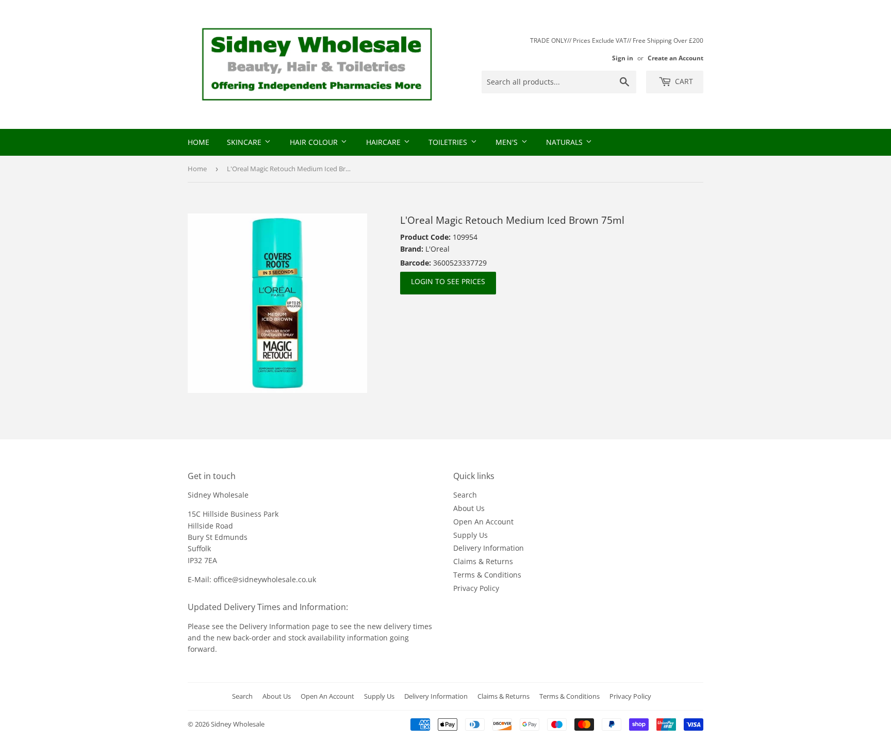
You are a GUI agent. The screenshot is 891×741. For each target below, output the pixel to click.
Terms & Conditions (487, 575)
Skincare (245, 142)
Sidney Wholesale (238, 724)
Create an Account (675, 58)
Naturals (565, 142)
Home (198, 142)
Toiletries (448, 142)
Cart (683, 81)
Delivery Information (488, 548)
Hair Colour (315, 142)
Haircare (384, 142)
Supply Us (470, 535)
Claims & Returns (483, 561)
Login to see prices (448, 281)
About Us (469, 508)
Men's (508, 142)
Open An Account (483, 521)
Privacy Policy (476, 588)
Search (465, 495)
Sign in (622, 58)
